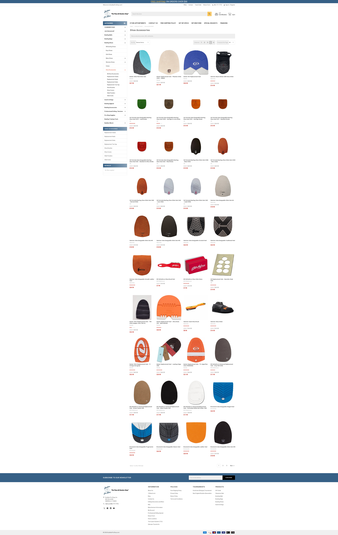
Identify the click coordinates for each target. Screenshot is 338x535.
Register (232, 5)
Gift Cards (218, 490)
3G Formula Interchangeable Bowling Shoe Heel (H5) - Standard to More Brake (142, 160)
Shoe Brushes (111, 87)
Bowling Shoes (108, 42)
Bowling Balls (108, 35)
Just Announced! (109, 31)
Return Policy (174, 496)
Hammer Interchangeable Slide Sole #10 (168, 240)
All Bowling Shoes (111, 46)
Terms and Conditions (176, 499)
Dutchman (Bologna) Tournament (202, 490)
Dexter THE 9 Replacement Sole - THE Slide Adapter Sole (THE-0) (140, 322)
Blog (149, 496)
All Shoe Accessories (113, 74)
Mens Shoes (109, 58)
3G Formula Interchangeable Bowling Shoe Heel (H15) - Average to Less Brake (168, 118)
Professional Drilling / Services (113, 111)
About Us (150, 490)
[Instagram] (110, 508)
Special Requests (210, 23)
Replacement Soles (112, 82)
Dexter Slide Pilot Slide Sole (138, 76)
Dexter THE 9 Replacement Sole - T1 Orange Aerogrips (140, 365)
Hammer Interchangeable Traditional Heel (223, 240)
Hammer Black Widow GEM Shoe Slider (222, 76)
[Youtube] (113, 508)
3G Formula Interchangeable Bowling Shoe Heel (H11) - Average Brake (194, 118)
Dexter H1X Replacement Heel (192, 76)
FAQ (149, 504)
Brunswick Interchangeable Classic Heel (168, 447)
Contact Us (153, 23)
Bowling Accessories (110, 107)
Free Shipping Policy (168, 23)
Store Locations (152, 518)
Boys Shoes (109, 50)
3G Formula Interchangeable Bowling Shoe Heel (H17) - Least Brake (140, 118)
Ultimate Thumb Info (153, 524)
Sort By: (133, 42)
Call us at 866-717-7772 (111, 504)
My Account (151, 510)
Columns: (197, 42)
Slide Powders (111, 93)
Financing (224, 23)
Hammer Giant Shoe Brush (191, 321)
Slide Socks (110, 95)
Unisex (108, 66)
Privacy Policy (174, 493)
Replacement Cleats (112, 76)
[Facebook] (107, 508)
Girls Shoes (109, 54)
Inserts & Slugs (108, 99)
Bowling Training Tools (111, 119)
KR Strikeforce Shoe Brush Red (166, 279)
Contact (191, 5)
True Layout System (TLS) (155, 521)
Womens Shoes (110, 62)
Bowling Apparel (109, 103)
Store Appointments (138, 23)
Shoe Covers (110, 90)
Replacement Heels (112, 79)
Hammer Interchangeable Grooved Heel (195, 240)
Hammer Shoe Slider (217, 321)
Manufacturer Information (155, 507)
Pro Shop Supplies (109, 115)
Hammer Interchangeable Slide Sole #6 (141, 240)
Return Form (206, 5)
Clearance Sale (219, 493)
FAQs (185, 5)
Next (231, 465)
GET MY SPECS (184, 23)
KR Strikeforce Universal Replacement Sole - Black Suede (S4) (168, 407)
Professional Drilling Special (155, 513)
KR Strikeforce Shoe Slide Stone (193, 279)
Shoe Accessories (111, 70)
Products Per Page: (222, 42)
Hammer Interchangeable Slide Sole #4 (222, 200)
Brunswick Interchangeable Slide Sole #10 (223, 447)
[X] (104, 508)
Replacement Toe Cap (113, 84)
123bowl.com (151, 493)
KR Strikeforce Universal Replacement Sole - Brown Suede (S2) (141, 407)
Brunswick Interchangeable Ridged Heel (222, 406)
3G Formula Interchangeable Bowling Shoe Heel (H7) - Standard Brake (221, 118)
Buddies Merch (108, 123)
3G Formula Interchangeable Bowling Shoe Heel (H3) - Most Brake (167, 160)
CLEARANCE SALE (109, 27)
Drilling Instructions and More (156, 501)
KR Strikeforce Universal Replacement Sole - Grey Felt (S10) (222, 365)
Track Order (198, 5)
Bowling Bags (108, 39)
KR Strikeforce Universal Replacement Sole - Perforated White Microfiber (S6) (195, 407)
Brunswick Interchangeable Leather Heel (195, 447)
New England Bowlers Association (202, 493)
